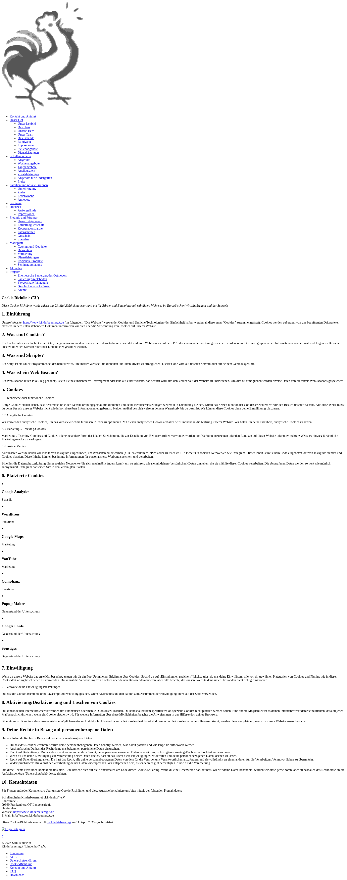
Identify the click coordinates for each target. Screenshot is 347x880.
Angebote (24, 159)
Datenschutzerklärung (23, 860)
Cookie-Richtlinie (21, 864)
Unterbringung (27, 188)
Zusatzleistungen (28, 174)
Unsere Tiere (26, 131)
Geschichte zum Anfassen (34, 286)
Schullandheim (20, 156)
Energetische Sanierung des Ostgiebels (42, 275)
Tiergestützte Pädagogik (33, 282)
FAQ (13, 871)
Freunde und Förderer (23, 217)
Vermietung (25, 253)
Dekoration (25, 250)
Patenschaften (26, 232)
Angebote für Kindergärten (35, 178)
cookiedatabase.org (59, 822)
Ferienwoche (26, 196)
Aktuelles (16, 268)
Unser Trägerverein (30, 221)
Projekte (15, 272)
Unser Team (25, 134)
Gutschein (24, 235)
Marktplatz (16, 243)
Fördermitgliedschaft (31, 225)
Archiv (22, 290)
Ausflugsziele (26, 170)
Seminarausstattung (30, 264)
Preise (21, 181)
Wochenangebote (29, 163)
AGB (13, 857)
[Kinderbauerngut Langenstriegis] (42, 109)
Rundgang (24, 141)
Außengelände (27, 210)
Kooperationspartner (31, 228)
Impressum (16, 853)
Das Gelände (26, 138)
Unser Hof (16, 120)
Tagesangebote (27, 167)
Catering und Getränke (32, 246)
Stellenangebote (28, 149)
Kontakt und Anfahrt (23, 116)
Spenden (23, 239)
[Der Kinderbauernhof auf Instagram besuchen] (13, 829)
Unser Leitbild (27, 123)
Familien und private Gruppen (29, 185)
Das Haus (24, 127)
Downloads (17, 875)
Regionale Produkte (30, 261)
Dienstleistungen (28, 152)
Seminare (15, 203)
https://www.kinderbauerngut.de (43, 322)
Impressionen (26, 145)
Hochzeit (15, 206)
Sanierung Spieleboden (32, 279)
